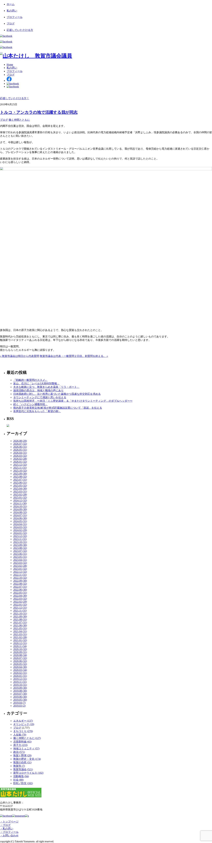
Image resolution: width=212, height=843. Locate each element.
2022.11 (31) (20, 574)
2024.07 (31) (20, 515)
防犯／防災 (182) (23, 783)
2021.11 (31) (20, 610)
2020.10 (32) (20, 649)
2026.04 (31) (20, 452)
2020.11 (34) (20, 646)
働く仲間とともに (19, 119)
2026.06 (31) (20, 446)
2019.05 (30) (20, 699)
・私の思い (6, 828)
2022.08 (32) (20, 583)
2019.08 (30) (20, 690)
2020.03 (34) (20, 670)
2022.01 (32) (20, 604)
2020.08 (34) (20, 655)
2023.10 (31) (20, 542)
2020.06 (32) (20, 661)
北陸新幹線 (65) (22, 741)
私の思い (12, 10)
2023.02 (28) (20, 565)
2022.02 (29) (20, 601)
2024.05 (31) (20, 521)
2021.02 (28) (20, 637)
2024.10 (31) (20, 506)
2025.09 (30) (20, 473)
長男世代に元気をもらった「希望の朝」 (37, 411)
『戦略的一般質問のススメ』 (30, 380)
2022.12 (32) (20, 571)
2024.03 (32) (20, 527)
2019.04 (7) (19, 702)
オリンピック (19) (23, 724)
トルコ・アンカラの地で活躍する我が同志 (39, 112)
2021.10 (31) (20, 613)
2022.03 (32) (20, 598)
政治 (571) (19, 752)
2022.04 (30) (20, 595)
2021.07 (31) (20, 622)
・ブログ (5, 825)
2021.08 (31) (20, 619)
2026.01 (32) (20, 461)
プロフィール (15, 17)
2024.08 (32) (20, 512)
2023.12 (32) (20, 536)
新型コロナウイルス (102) (28, 772)
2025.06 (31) (20, 482)
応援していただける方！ (14, 98)
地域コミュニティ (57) (26, 748)
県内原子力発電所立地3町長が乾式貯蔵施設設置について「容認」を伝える (57, 407)
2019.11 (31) (20, 681)
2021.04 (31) (20, 631)
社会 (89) (18, 779)
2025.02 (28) (20, 494)
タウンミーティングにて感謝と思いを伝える (39, 397)
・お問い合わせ (9, 835)
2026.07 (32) (20, 443)
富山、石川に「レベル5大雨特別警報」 (36, 383)
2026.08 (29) (20, 440)
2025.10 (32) (20, 470)
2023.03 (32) (20, 562)
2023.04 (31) (20, 559)
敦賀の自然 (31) (22, 762)
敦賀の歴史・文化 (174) (27, 759)
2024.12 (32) (20, 500)
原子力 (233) (20, 745)
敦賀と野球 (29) (22, 755)
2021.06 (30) (20, 625)
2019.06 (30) (20, 696)
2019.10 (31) (20, 684)
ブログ (11, 23)
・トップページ (9, 821)
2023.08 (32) (20, 548)
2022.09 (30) (20, 580)
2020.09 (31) (20, 652)
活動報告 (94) (21, 776)
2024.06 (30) (20, 518)
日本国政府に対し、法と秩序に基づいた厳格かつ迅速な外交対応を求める (57, 393)
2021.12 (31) (20, 607)
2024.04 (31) (20, 524)
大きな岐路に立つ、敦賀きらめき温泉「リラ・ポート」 (46, 387)
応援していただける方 (20, 30)
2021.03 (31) (20, 634)
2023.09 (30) (20, 545)
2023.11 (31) (20, 539)
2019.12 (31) (20, 679)
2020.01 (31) (20, 676)
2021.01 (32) (20, 640)
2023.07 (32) (20, 551)
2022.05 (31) (20, 592)
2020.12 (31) (20, 643)
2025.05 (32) (20, 485)
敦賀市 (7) (19, 765)
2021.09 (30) (20, 616)
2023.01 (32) (20, 568)
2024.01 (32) (20, 533)
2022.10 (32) (20, 577)
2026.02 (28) (20, 458)
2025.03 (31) (20, 491)
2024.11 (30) (20, 503)
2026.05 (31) (20, 449)
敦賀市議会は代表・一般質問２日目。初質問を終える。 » (74, 356)
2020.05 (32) (20, 664)
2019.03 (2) (19, 705)
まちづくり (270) (23, 731)
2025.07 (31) (20, 479)
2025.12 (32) (20, 464)
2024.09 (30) (20, 509)
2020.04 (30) (20, 667)
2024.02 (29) (20, 530)
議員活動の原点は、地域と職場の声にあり (38, 390)
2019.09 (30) (20, 687)
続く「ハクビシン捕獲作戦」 (30, 404)
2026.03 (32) (20, 455)
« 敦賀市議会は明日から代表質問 (19, 356)
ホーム (11, 4)
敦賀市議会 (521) (23, 769)
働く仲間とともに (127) (27, 738)
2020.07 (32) (20, 658)
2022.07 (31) (20, 586)
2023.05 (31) (20, 556)
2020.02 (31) (20, 673)
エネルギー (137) (23, 720)
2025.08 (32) (20, 476)
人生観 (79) (19, 734)
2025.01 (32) (20, 497)
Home (10, 64)
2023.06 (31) (20, 554)
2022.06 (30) (20, 589)
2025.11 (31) (20, 467)
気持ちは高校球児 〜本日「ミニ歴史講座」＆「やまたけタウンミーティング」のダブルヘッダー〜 (72, 400)
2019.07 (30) (20, 693)
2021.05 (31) (20, 628)
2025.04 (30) (20, 488)
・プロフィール (9, 832)
